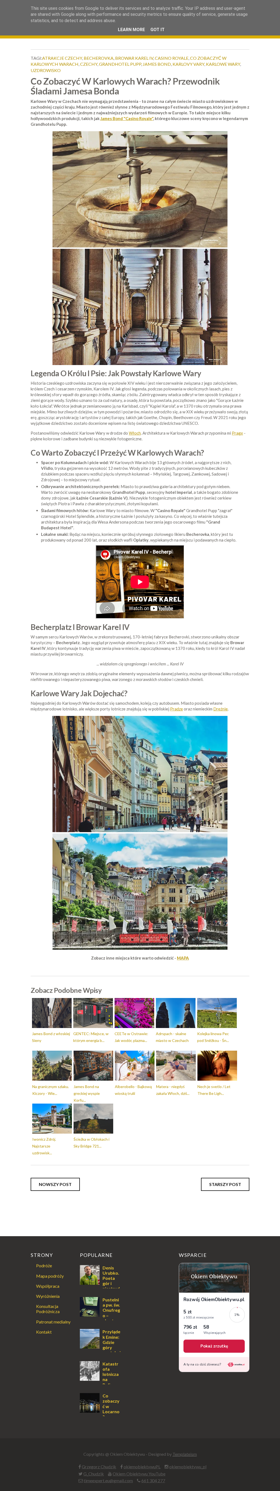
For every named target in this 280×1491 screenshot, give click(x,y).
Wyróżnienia (48, 1296)
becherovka (98, 58)
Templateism (185, 1454)
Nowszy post (55, 1184)
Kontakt (44, 1331)
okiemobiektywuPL (142, 1466)
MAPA (183, 957)
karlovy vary (188, 64)
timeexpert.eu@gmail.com (108, 1480)
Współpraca (47, 1286)
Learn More (131, 29)
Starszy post (225, 1184)
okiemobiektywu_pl (187, 1466)
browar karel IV (134, 58)
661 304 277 (153, 1480)
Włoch (135, 433)
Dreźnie (220, 708)
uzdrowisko (46, 70)
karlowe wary (223, 64)
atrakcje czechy (62, 58)
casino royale (171, 58)
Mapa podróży (50, 1275)
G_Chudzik (93, 1473)
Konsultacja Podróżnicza (48, 1309)
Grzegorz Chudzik (99, 1466)
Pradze (176, 708)
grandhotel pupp (120, 64)
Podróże (44, 1265)
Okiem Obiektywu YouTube (139, 1473)
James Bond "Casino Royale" (126, 118)
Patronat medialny (53, 1321)
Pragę (237, 433)
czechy (88, 64)
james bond (157, 64)
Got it (157, 29)
